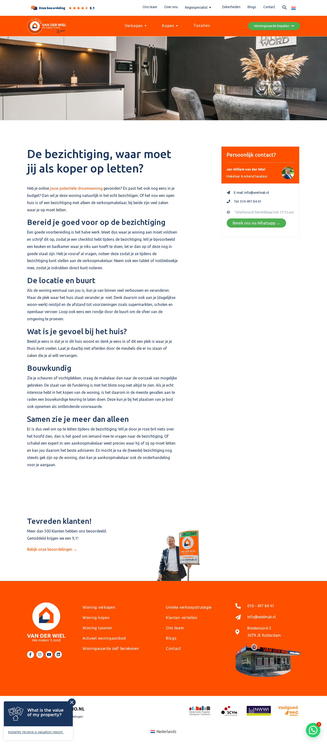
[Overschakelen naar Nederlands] (293, 8)
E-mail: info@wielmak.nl (251, 193)
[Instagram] (39, 654)
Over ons (171, 7)
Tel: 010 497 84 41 (247, 201)
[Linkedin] (58, 654)
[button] (284, 8)
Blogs (252, 7)
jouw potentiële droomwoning (75, 188)
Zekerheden (231, 7)
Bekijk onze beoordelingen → (52, 549)
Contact (269, 7)
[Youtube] (49, 654)
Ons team (150, 7)
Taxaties (201, 25)
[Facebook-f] (30, 654)
